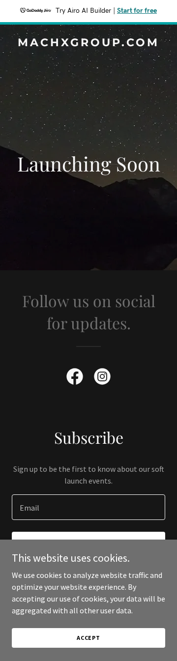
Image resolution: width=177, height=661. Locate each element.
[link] (88, 43)
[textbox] (88, 507)
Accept (88, 637)
